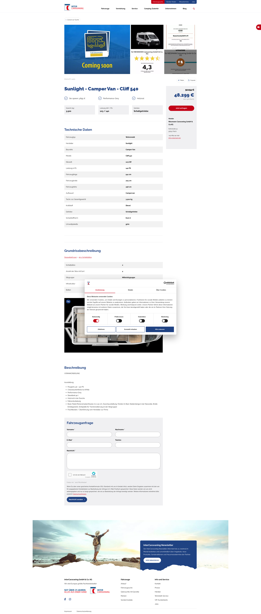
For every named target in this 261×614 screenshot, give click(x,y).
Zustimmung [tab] (100, 290)
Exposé (192, 80)
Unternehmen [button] (170, 9)
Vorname (71, 430)
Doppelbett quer (70, 257)
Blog (184, 9)
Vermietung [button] (120, 9)
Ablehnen (101, 329)
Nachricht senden (76, 499)
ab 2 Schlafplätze (85, 257)
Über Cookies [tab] (161, 290)
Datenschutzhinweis (79, 494)
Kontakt (157, 584)
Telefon (118, 440)
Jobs (193, 2)
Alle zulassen (160, 329)
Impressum (68, 611)
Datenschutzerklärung (84, 611)
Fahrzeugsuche (158, 2)
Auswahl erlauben (130, 329)
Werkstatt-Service (161, 596)
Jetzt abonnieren (152, 560)
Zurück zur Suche (73, 20)
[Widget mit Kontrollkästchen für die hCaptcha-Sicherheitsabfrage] (82, 475)
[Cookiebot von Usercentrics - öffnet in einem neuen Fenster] (165, 283)
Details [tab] (130, 290)
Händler (158, 592)
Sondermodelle (127, 600)
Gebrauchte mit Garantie (130, 592)
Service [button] (135, 9)
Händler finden (171, 2)
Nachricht (71, 451)
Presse (157, 588)
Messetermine (184, 2)
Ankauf (123, 584)
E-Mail (70, 440)
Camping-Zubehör (151, 9)
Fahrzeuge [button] (105, 9)
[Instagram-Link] (70, 599)
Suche (193, 9)
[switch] (119, 320)
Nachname (120, 430)
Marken (123, 596)
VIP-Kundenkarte (161, 600)
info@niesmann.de (175, 138)
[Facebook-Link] (65, 599)
